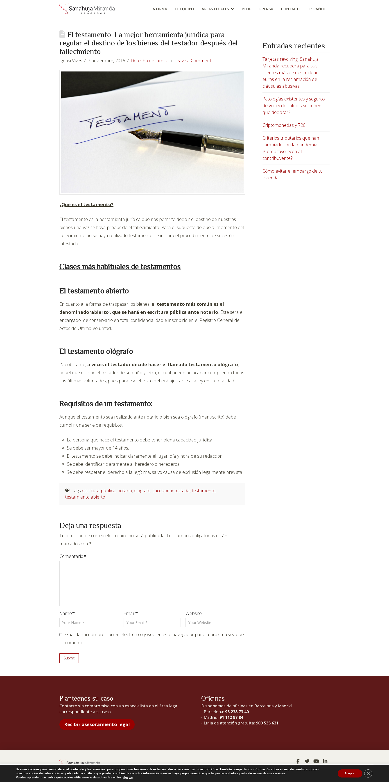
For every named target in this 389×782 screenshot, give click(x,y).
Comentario (72, 556)
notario (125, 491)
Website (193, 613)
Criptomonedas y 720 (283, 125)
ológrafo (142, 491)
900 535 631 (267, 723)
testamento (203, 491)
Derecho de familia (150, 61)
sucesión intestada (171, 491)
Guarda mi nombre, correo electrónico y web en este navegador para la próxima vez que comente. (154, 638)
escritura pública (98, 491)
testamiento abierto (85, 497)
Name (67, 613)
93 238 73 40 (237, 711)
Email (131, 613)
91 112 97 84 (231, 717)
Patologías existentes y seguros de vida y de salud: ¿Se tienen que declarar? (293, 105)
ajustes (127, 778)
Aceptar (350, 773)
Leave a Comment (192, 61)
